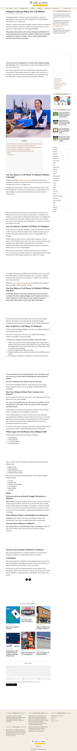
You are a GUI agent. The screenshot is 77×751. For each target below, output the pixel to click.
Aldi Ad (57, 23)
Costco (54, 162)
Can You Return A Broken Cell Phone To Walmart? (21, 145)
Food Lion (55, 171)
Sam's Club (55, 191)
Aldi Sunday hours (59, 85)
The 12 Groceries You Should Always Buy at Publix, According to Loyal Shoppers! (64, 114)
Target (54, 193)
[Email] (68, 8)
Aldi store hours (58, 80)
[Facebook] (65, 8)
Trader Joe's (55, 198)
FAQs (9, 153)
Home (10, 8)
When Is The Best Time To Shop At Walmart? (43, 627)
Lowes (54, 185)
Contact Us (55, 8)
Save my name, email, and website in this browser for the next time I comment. (23, 681)
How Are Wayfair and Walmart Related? (43, 653)
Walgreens (55, 207)
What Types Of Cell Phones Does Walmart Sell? (20, 151)
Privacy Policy (13, 735)
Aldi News (60, 26)
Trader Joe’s (23, 8)
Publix (32, 8)
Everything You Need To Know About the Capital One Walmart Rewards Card (12, 653)
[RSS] (66, 8)
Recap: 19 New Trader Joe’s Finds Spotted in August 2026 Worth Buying (64, 139)
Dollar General (56, 167)
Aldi (15, 8)
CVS (54, 165)
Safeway (55, 189)
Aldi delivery (57, 87)
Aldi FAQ (55, 147)
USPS (54, 202)
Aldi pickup (57, 88)
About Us (47, 8)
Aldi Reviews (56, 158)
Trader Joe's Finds (57, 200)
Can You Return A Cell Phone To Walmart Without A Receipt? (24, 144)
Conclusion (10, 154)
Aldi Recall (55, 154)
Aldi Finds (55, 149)
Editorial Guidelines (55, 721)
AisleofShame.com (43, 749)
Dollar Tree (55, 169)
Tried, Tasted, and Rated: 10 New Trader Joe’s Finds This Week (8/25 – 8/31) (64, 122)
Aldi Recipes (60, 25)
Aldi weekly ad (58, 78)
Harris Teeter (56, 178)
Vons (54, 205)
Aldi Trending (56, 160)
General (54, 173)
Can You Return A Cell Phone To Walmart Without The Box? (24, 147)
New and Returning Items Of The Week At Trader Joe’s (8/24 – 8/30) (64, 130)
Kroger (40, 8)
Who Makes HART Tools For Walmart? (27, 620)
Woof (54, 211)
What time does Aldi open (60, 84)
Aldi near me (57, 81)
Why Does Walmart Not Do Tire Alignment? (28, 653)
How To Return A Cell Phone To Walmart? (19, 149)
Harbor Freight (56, 176)
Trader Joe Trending (57, 196)
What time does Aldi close (60, 83)
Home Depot (56, 180)
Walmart (55, 209)
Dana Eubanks (10, 13)
